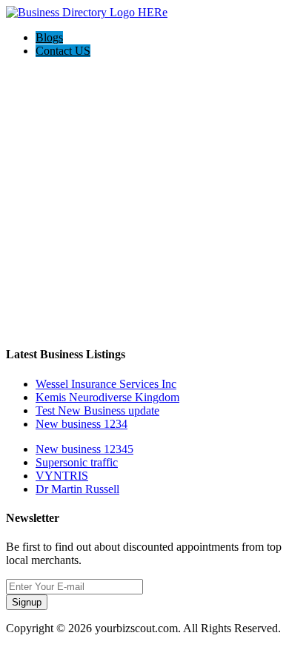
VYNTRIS (62, 475)
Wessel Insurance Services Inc (106, 384)
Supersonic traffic (77, 462)
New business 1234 (81, 424)
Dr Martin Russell (77, 489)
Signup (26, 602)
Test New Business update (97, 410)
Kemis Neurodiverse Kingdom (107, 397)
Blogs (49, 37)
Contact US (63, 50)
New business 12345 (84, 449)
